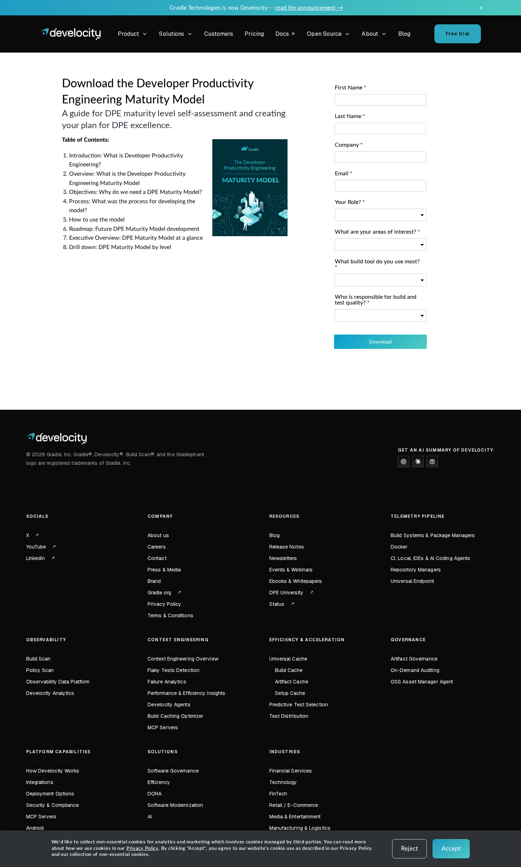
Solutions (171, 34)
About (370, 34)
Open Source (324, 34)
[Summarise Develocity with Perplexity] (432, 461)
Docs (286, 35)
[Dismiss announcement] (481, 8)
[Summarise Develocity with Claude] (418, 461)
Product (128, 34)
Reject (409, 849)
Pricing (254, 34)
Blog (404, 34)
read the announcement (309, 8)
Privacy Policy (142, 848)
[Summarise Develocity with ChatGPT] (403, 461)
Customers (218, 34)
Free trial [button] (457, 33)
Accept (451, 849)
